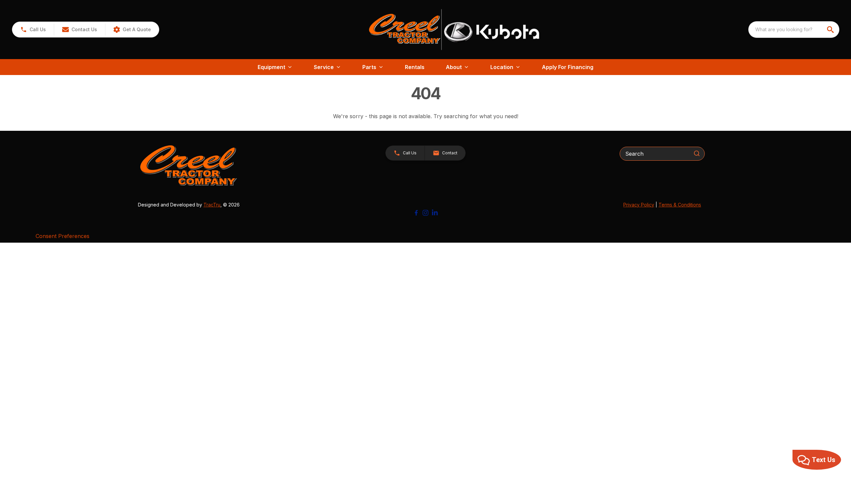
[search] (831, 29)
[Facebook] (416, 212)
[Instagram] (425, 212)
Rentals (415, 67)
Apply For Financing (567, 67)
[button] (33, 30)
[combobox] (794, 30)
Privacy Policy (638, 204)
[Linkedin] (434, 212)
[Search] (697, 153)
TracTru (211, 204)
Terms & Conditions (680, 204)
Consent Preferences (62, 236)
